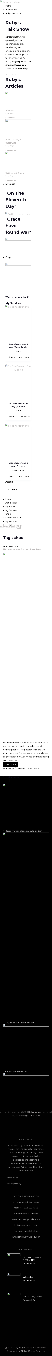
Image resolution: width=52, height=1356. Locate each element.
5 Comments (33, 768)
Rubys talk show (13, 517)
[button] (15, 495)
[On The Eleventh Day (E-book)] (18, 382)
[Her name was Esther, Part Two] (26, 647)
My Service (11, 510)
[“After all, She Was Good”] (26, 1047)
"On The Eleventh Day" (15, 199)
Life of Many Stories (32, 1296)
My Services (13, 303)
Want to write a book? (17, 297)
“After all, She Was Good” (15, 1071)
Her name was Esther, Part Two (22, 549)
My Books (10, 506)
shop (18, 351)
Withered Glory (14, 173)
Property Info (29, 1263)
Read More (11, 765)
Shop (8, 514)
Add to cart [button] (24, 357)
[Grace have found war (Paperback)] (18, 322)
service (15, 470)
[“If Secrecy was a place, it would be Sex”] (26, 806)
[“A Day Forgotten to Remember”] (26, 927)
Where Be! (28, 1277)
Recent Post (26, 1249)
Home (8, 499)
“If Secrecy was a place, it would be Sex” (22, 831)
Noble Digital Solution (33, 1351)
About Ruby (11, 503)
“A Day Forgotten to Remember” (19, 1022)
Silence (9, 110)
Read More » (10, 118)
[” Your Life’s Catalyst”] (26, 1096)
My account (11, 521)
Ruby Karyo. (18, 1347)
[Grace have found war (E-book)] (18, 441)
